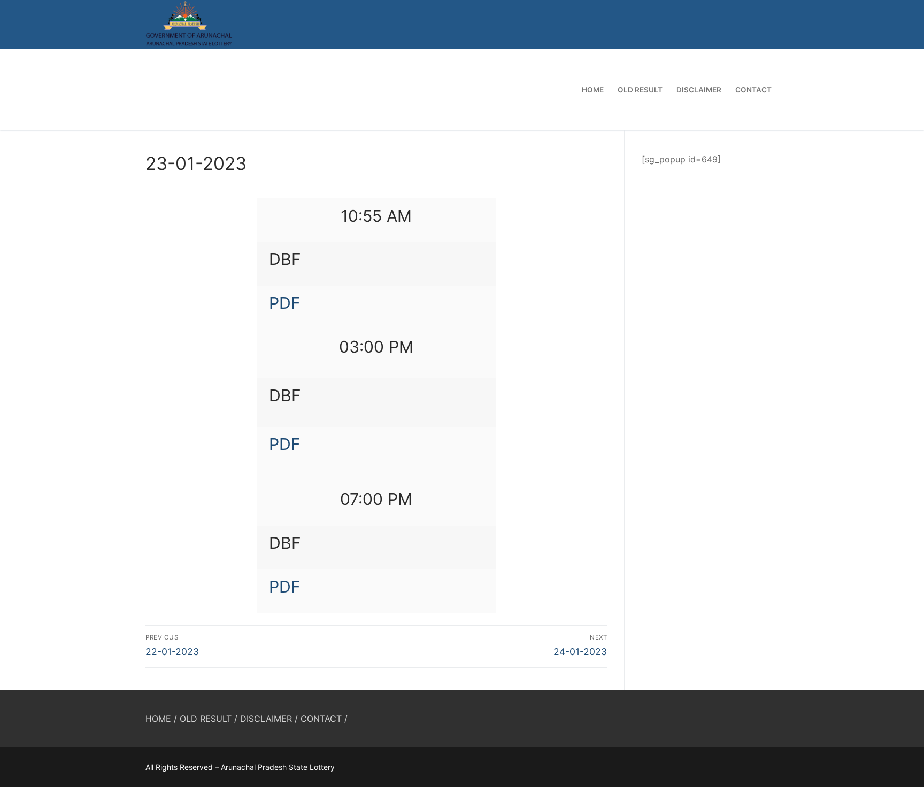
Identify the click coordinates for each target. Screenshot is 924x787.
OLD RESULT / (208, 718)
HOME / (161, 718)
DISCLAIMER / (269, 718)
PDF (285, 303)
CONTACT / (324, 718)
